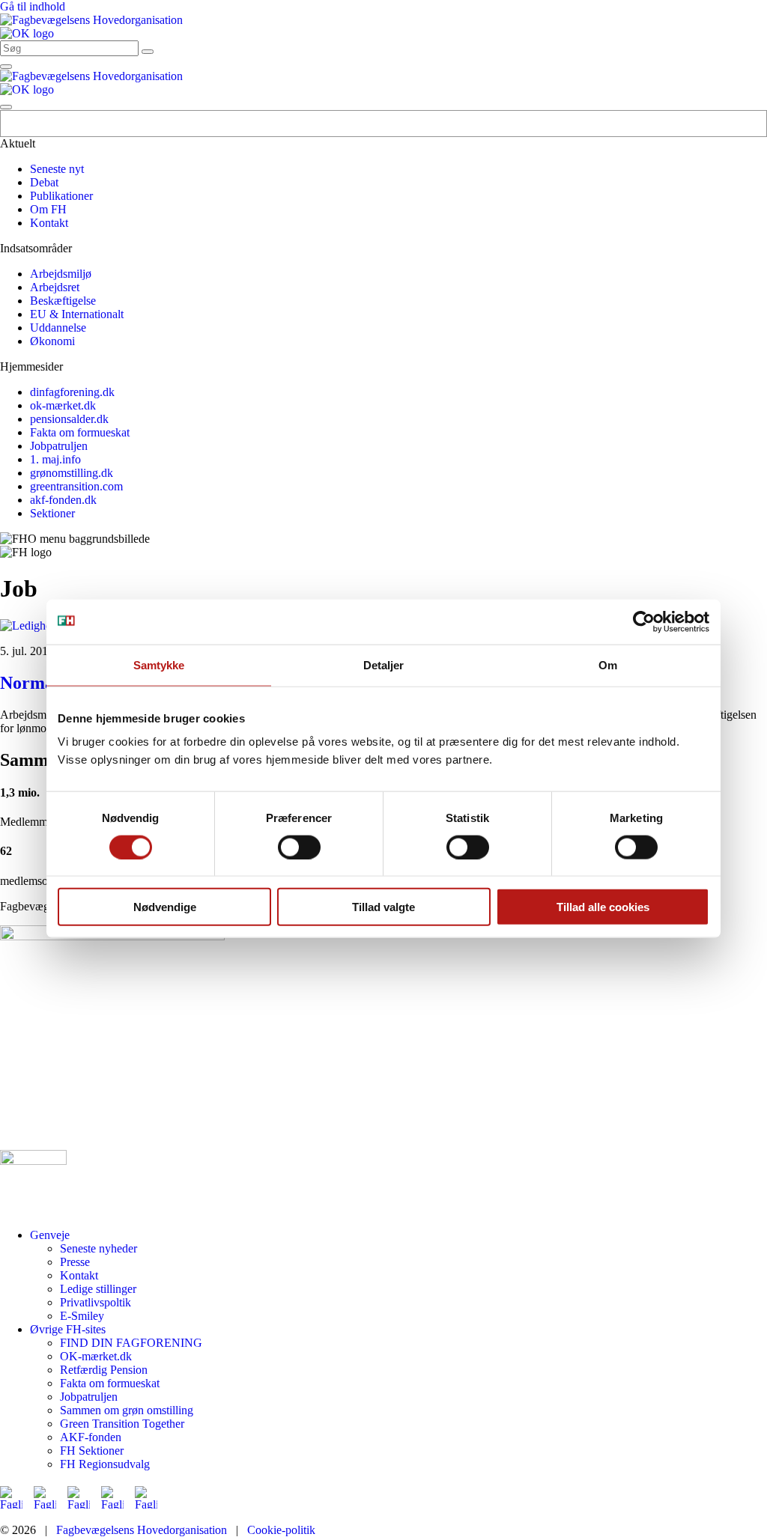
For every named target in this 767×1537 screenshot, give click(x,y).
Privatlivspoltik (95, 1302)
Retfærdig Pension (104, 1369)
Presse (75, 1262)
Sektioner (52, 513)
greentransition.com (76, 486)
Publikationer (61, 195)
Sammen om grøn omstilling (126, 1410)
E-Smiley (82, 1315)
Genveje (50, 1235)
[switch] (299, 847)
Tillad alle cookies (603, 907)
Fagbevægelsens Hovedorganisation (141, 1530)
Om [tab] (607, 664)
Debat (44, 182)
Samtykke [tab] (159, 664)
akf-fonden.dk (63, 499)
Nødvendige (164, 907)
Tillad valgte (383, 907)
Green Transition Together (122, 1423)
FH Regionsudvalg (105, 1464)
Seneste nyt (57, 168)
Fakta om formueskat (80, 432)
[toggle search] (148, 51)
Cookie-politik (281, 1530)
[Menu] (6, 66)
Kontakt (49, 222)
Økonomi (52, 341)
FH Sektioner (92, 1450)
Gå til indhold (32, 6)
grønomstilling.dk (71, 472)
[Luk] (6, 107)
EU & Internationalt (77, 314)
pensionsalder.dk (69, 419)
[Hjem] (91, 19)
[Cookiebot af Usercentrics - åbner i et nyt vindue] (643, 621)
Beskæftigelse (63, 300)
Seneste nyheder (98, 1248)
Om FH (48, 209)
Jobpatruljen (59, 445)
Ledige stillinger (98, 1288)
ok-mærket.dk (63, 405)
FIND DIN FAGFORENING (131, 1342)
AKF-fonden (90, 1437)
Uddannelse (58, 327)
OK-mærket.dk (96, 1356)
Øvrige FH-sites (68, 1329)
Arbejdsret (54, 287)
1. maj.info (55, 459)
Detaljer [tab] (383, 664)
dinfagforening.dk (72, 392)
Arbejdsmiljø (60, 273)
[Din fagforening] (27, 33)
